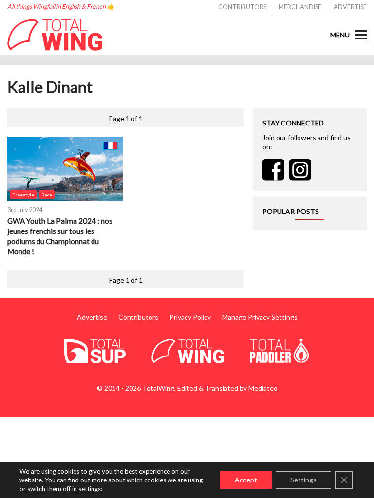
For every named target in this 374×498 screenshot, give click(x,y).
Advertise (350, 7)
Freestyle (23, 194)
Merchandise (300, 7)
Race (46, 194)
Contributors (242, 7)
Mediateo (263, 388)
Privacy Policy (190, 317)
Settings (303, 480)
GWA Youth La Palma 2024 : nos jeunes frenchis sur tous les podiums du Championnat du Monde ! (59, 236)
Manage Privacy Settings (260, 317)
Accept (246, 480)
